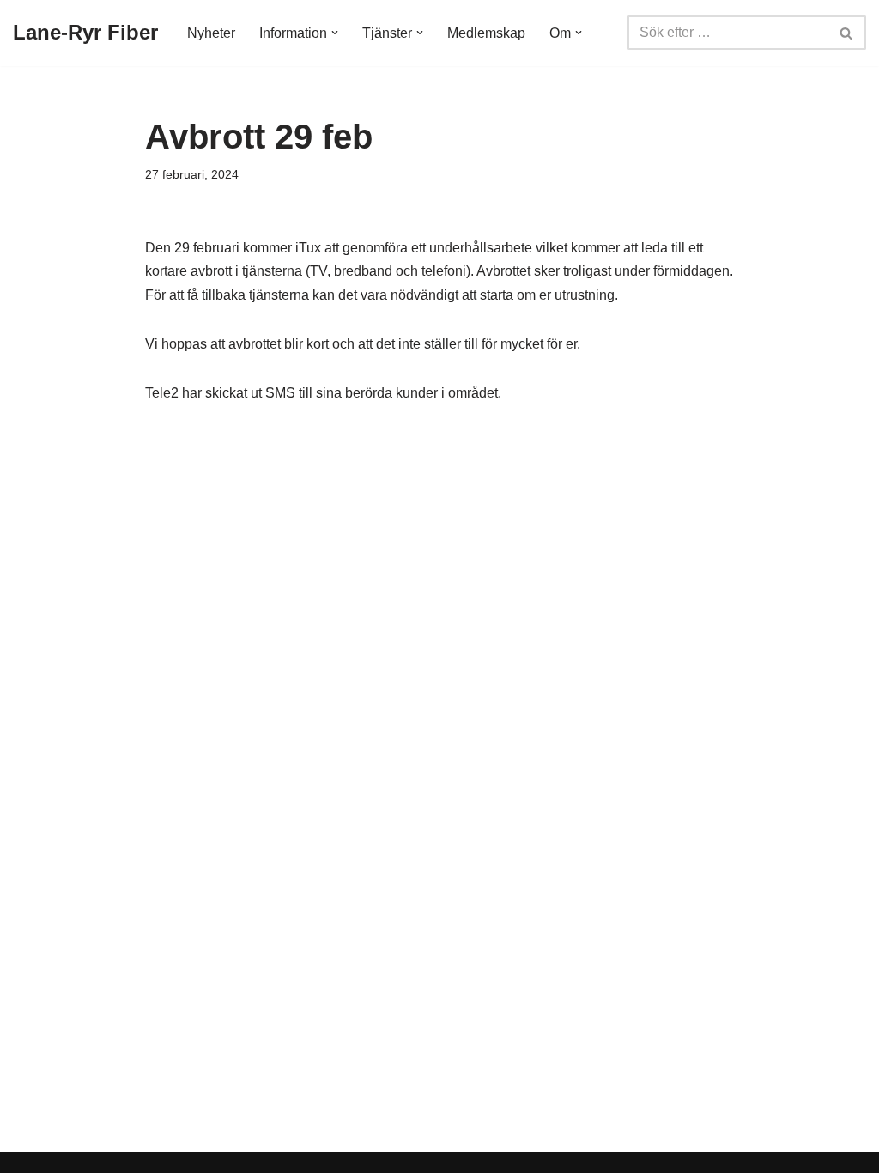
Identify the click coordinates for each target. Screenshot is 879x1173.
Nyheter (211, 33)
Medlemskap (486, 33)
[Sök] (846, 32)
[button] (334, 32)
